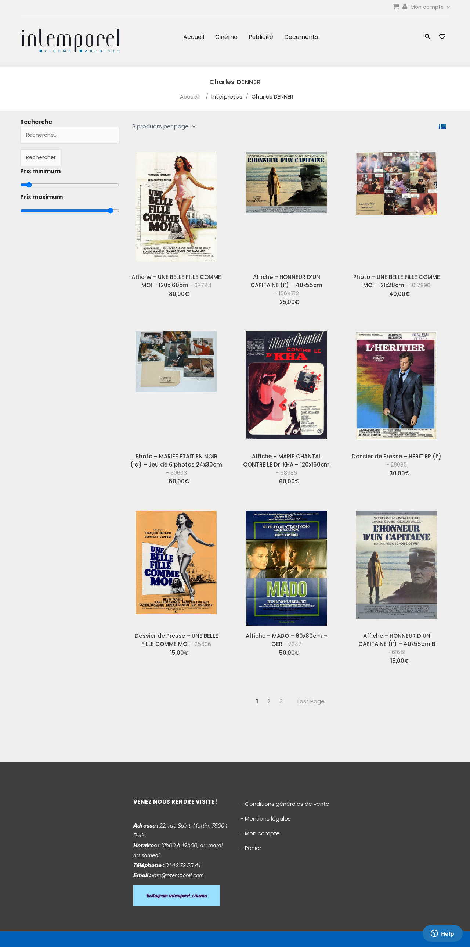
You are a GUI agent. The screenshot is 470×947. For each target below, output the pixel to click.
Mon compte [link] (428, 7)
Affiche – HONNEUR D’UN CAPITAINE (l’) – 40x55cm (286, 285)
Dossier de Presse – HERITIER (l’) (396, 460)
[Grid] (442, 127)
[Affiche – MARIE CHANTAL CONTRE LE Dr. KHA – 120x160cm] (286, 386)
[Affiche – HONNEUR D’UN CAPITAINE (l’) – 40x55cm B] (396, 565)
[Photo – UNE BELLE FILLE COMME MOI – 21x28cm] (396, 207)
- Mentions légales (266, 818)
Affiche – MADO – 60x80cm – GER (286, 640)
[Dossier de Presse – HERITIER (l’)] (396, 386)
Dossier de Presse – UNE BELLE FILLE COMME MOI (176, 640)
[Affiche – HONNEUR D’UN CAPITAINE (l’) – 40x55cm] (286, 207)
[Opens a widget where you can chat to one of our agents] (442, 934)
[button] (427, 37)
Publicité (261, 37)
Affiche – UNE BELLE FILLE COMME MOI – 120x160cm (176, 281)
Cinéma (226, 37)
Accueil (193, 37)
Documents (301, 37)
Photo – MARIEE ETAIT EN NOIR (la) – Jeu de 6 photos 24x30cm (176, 464)
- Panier (251, 848)
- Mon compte (260, 833)
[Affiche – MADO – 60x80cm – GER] (286, 565)
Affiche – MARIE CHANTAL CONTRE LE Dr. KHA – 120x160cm (286, 464)
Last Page (311, 701)
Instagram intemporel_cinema (176, 895)
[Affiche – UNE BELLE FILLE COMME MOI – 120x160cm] (176, 207)
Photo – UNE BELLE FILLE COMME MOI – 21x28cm (396, 281)
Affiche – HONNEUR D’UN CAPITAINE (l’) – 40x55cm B (396, 644)
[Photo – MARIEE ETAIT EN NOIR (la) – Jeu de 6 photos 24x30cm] (176, 386)
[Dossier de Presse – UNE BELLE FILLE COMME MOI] (176, 565)
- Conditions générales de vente (285, 804)
